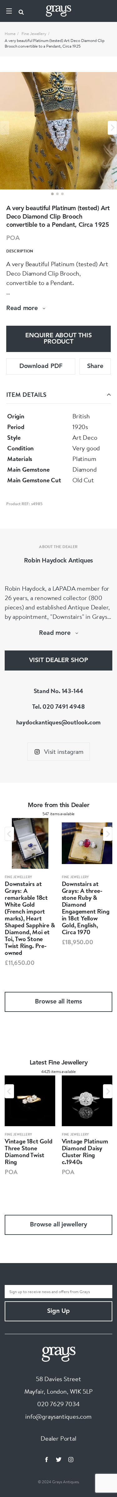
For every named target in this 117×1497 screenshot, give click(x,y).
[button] (52, 194)
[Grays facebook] (46, 1459)
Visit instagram (64, 751)
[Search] (21, 11)
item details (26, 394)
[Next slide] (112, 128)
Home (10, 33)
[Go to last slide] (9, 834)
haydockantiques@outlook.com (58, 722)
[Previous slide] (4, 128)
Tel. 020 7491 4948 (58, 706)
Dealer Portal (58, 1438)
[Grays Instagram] (71, 1459)
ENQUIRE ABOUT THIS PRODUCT (58, 339)
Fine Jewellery (34, 33)
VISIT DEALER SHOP (58, 660)
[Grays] (59, 1353)
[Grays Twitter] (58, 1459)
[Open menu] (9, 10)
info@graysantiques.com (58, 1416)
